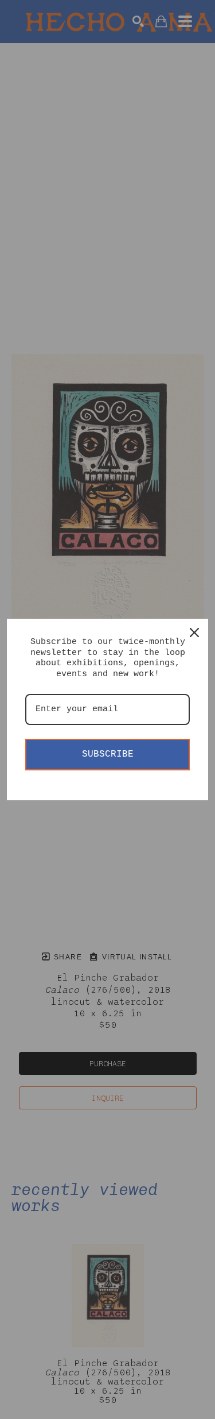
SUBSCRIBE (108, 754)
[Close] (194, 632)
